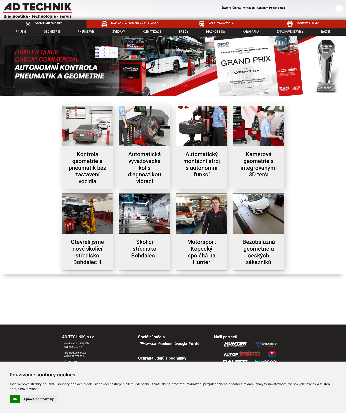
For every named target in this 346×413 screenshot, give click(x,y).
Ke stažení (248, 7)
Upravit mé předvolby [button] (39, 399)
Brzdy (183, 31)
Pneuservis (86, 31)
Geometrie (52, 31)
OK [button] (15, 399)
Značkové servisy (290, 31)
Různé (325, 31)
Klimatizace (152, 31)
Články (236, 7)
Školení (226, 7)
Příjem (21, 31)
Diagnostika (215, 31)
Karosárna (250, 31)
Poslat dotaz (277, 7)
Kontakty (262, 7)
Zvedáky (118, 31)
